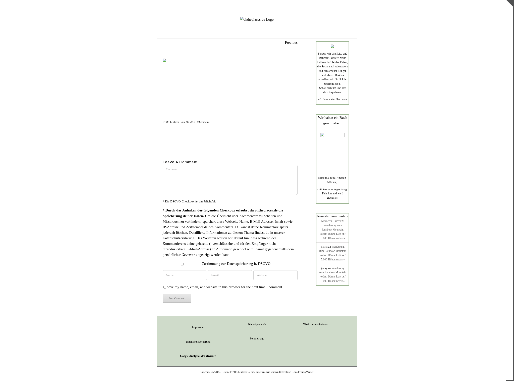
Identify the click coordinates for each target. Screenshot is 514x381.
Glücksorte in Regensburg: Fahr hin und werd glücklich (332, 193)
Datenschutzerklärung (178, 238)
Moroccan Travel (331, 221)
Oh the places (172, 122)
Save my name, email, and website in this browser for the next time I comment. (225, 287)
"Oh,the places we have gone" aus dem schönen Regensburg (262, 372)
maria (324, 246)
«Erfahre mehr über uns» (332, 99)
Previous (291, 43)
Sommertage (257, 338)
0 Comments (203, 122)
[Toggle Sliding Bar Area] (509, 3)
